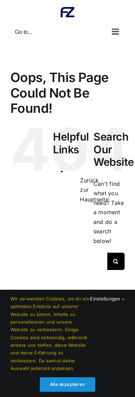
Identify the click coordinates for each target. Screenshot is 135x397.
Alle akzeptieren (67, 384)
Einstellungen (106, 298)
